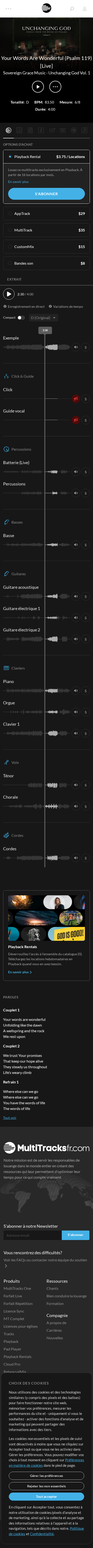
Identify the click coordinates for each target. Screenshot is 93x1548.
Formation (55, 1303)
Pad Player (12, 1349)
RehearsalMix (15, 1371)
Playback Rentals (17, 1356)
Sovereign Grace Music (24, 72)
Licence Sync (14, 1311)
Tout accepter (46, 1496)
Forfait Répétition (18, 1303)
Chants (52, 1288)
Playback (11, 1341)
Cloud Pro (12, 1364)
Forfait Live (13, 1296)
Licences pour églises (21, 1326)
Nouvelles (54, 1337)
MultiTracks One (17, 1288)
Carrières (54, 1330)
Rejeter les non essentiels (46, 1486)
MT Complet (14, 1318)
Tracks (9, 1333)
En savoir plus (18, 182)
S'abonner (46, 193)
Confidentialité (42, 1534)
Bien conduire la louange (66, 1296)
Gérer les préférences (46, 1476)
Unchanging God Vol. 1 (69, 72)
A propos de (56, 1322)
